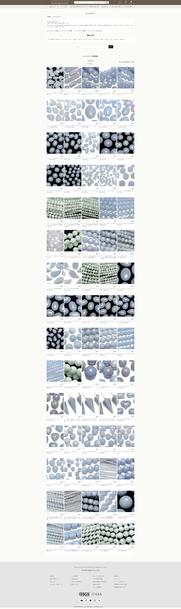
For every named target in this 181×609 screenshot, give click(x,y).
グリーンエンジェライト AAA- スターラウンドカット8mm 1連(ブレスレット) (72, 257)
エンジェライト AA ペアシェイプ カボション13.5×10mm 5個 (55, 126)
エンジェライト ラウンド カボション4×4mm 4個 (108, 191)
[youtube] (82, 600)
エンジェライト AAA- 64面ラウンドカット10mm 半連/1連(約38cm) (90, 256)
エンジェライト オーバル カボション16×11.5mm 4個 (90, 322)
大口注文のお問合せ (76, 581)
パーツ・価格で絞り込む (91, 6)
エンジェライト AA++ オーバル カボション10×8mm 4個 (55, 159)
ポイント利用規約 (97, 587)
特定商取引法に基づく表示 (120, 584)
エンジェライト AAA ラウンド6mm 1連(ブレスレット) (125, 94)
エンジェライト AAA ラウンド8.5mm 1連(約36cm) (108, 354)
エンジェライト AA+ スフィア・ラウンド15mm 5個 (55, 419)
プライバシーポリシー (119, 581)
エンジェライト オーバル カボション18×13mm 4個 (72, 322)
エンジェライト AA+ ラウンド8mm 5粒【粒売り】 (108, 452)
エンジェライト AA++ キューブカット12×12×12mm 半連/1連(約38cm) (72, 550)
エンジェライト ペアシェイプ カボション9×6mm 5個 (55, 354)
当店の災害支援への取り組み (100, 581)
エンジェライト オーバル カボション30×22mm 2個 (125, 289)
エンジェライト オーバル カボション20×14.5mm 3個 (55, 322)
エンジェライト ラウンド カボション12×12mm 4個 (72, 354)
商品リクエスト (75, 584)
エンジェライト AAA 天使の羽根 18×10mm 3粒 (71, 289)
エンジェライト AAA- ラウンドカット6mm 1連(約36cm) (125, 256)
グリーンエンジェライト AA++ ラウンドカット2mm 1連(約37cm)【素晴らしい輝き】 (90, 225)
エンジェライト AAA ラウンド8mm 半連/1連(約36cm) (108, 224)
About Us (116, 576)
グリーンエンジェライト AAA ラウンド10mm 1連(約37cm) (125, 550)
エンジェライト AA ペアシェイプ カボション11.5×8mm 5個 (72, 126)
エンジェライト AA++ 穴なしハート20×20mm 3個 (54, 452)
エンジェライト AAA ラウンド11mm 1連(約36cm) (125, 485)
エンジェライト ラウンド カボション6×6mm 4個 (72, 191)
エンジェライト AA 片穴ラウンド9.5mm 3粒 (71, 452)
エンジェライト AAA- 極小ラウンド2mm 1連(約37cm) (107, 485)
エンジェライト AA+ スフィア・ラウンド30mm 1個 (108, 387)
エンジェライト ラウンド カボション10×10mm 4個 (125, 159)
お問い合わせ (74, 578)
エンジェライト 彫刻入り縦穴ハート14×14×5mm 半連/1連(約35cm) (108, 517)
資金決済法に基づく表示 (120, 587)
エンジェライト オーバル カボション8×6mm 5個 (72, 159)
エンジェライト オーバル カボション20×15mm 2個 (108, 126)
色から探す (104, 6)
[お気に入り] (48, 90)
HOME (49, 16)
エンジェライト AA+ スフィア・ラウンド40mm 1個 (90, 387)
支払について (53, 581)
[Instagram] (95, 600)
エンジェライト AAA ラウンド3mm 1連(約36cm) (55, 550)
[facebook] (86, 600)
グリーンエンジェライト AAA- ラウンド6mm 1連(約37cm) (90, 550)
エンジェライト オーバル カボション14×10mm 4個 (108, 322)
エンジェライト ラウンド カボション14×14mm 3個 (108, 159)
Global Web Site (96, 584)
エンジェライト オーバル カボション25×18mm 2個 (90, 126)
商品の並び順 (122, 61)
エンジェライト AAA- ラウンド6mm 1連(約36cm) (125, 224)
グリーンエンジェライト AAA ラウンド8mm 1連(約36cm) (108, 550)
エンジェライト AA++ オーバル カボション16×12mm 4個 (125, 126)
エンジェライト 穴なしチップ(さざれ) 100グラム (55, 94)
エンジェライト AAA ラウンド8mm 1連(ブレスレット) (108, 94)
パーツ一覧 (63, 6)
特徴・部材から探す (116, 6)
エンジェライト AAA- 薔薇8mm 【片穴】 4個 (125, 191)
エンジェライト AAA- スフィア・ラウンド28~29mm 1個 (125, 517)
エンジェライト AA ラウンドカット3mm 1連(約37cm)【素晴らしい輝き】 (72, 518)
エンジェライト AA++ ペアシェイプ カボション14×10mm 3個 (125, 322)
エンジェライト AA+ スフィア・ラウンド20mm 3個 (125, 387)
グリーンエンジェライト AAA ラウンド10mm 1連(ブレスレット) (72, 387)
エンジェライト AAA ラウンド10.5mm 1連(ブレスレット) (90, 94)
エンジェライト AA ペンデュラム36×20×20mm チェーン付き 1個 (107, 419)
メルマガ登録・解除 (97, 578)
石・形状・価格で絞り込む (77, 6)
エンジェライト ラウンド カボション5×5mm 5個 (90, 191)
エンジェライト (57, 16)
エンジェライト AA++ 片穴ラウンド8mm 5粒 (54, 485)
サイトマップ (117, 578)
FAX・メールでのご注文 (98, 576)
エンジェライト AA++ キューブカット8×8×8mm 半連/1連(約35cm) (90, 517)
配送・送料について (55, 578)
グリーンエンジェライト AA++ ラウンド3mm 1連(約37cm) (108, 289)
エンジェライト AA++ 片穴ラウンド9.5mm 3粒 (90, 452)
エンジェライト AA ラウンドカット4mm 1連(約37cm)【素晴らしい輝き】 (54, 518)
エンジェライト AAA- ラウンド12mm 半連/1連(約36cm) (90, 485)
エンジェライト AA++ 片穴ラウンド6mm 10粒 (72, 485)
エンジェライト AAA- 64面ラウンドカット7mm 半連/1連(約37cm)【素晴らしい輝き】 (108, 257)
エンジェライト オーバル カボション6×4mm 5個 (90, 159)
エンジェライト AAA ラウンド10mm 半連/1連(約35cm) (90, 354)
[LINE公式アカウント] (90, 600)
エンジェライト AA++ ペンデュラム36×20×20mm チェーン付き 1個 (90, 419)
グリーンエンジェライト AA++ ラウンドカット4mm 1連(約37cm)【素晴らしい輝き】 (55, 225)
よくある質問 (74, 576)
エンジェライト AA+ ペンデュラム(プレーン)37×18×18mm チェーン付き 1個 (72, 420)
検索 (111, 46)
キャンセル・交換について (56, 584)
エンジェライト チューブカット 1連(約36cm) (72, 94)
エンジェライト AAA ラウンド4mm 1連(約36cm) (55, 387)
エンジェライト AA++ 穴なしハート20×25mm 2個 (125, 419)
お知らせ (52, 576)
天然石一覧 (51, 6)
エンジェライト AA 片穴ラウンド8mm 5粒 (125, 452)
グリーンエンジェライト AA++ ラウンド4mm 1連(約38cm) (90, 289)
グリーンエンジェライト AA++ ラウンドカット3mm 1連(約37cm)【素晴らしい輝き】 (72, 225)
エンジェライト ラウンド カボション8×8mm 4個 (55, 191)
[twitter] (99, 600)
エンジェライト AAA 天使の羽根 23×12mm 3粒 (54, 289)
